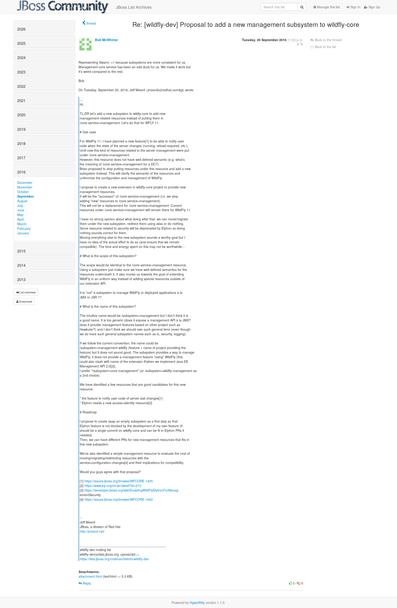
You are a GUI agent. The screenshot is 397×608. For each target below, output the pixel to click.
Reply (86, 583)
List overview (27, 292)
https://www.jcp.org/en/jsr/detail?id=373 (112, 485)
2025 (21, 43)
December (24, 182)
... (81, 99)
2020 (21, 114)
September (25, 196)
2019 (21, 129)
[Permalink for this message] (301, 44)
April (20, 219)
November (24, 187)
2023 (21, 72)
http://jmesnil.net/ (92, 531)
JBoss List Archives (134, 7)
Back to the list (325, 46)
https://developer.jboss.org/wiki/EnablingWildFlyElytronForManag (131, 490)
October (23, 191)
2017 (21, 157)
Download (25, 301)
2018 (21, 143)
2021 (21, 100)
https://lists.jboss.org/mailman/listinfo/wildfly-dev (114, 559)
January (23, 233)
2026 (21, 29)
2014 (21, 265)
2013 (21, 279)
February (24, 228)
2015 (21, 251)
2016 (21, 172)
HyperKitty (197, 602)
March (21, 224)
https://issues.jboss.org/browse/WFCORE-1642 (118, 499)
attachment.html (90, 576)
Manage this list (328, 7)
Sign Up (374, 7)
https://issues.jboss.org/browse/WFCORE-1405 (118, 481)
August (22, 201)
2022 (21, 86)
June (20, 210)
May (20, 214)
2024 (21, 57)
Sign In (354, 7)
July (20, 205)
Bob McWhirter (106, 39)
